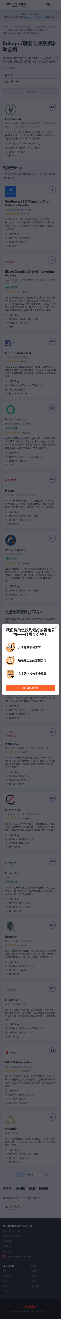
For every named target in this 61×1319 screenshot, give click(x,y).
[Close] (55, 628)
